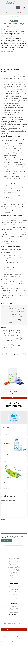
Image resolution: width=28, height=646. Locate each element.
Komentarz (4, 503)
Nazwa (3, 519)
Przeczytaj (5, 430)
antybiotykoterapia (15, 276)
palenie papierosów (9, 255)
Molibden (6, 427)
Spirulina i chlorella (14, 306)
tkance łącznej (22, 109)
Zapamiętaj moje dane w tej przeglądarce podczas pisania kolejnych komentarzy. (13, 537)
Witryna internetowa (6, 530)
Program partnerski (14, 591)
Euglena (5, 482)
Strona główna (4, 16)
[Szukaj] (18, 7)
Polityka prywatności (14, 586)
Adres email (4, 524)
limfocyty (19, 102)
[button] (24, 8)
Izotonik (5, 455)
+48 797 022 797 (14, 614)
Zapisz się (5, 629)
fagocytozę (17, 159)
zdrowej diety (5, 293)
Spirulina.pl (21, 638)
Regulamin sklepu (14, 589)
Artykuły (12, 16)
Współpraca (14, 594)
